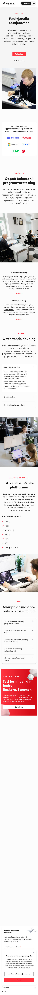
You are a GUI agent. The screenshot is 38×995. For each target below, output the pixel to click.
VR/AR (7, 534)
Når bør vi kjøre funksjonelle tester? (14, 659)
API (6, 543)
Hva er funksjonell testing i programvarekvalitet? (14, 622)
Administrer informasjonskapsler (19, 974)
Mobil (7, 521)
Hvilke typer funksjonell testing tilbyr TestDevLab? (16, 641)
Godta (19, 980)
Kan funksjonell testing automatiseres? (13, 650)
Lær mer (18, 293)
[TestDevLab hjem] (9, 3)
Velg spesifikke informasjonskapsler (15, 964)
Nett (7, 526)
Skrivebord (9, 530)
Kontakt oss (26, 3)
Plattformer (6, 992)
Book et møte (18, 61)
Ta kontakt (19, 54)
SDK (6, 539)
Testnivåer (5, 987)
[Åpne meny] (34, 3)
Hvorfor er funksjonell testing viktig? (15, 631)
